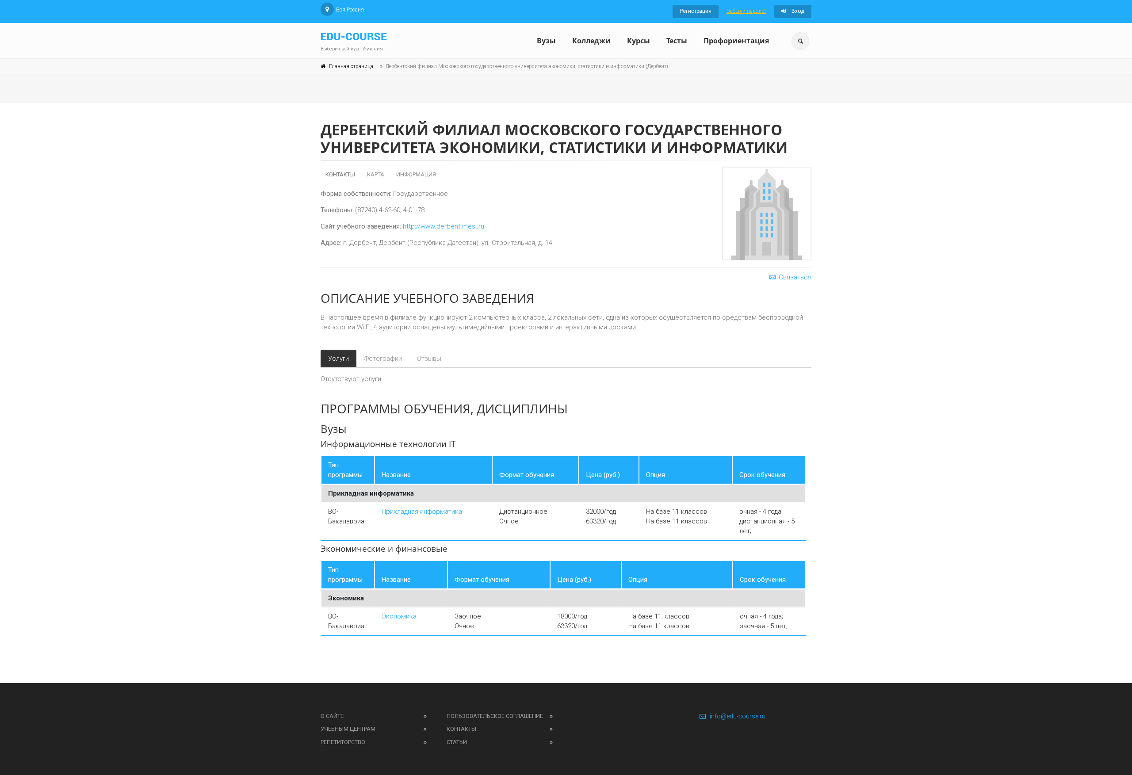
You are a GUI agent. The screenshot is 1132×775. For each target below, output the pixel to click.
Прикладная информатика (422, 511)
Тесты (676, 41)
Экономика (399, 616)
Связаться (794, 277)
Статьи (457, 742)
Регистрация (695, 11)
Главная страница (351, 66)
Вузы (546, 41)
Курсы (638, 41)
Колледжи (591, 41)
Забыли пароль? (746, 11)
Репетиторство (343, 742)
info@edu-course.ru (737, 716)
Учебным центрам (348, 728)
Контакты (340, 174)
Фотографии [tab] (383, 359)
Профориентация (736, 41)
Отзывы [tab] (429, 359)
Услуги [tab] (338, 359)
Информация (416, 174)
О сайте (332, 716)
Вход (797, 11)
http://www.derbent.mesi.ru (443, 226)
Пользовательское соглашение (495, 716)
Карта (375, 174)
